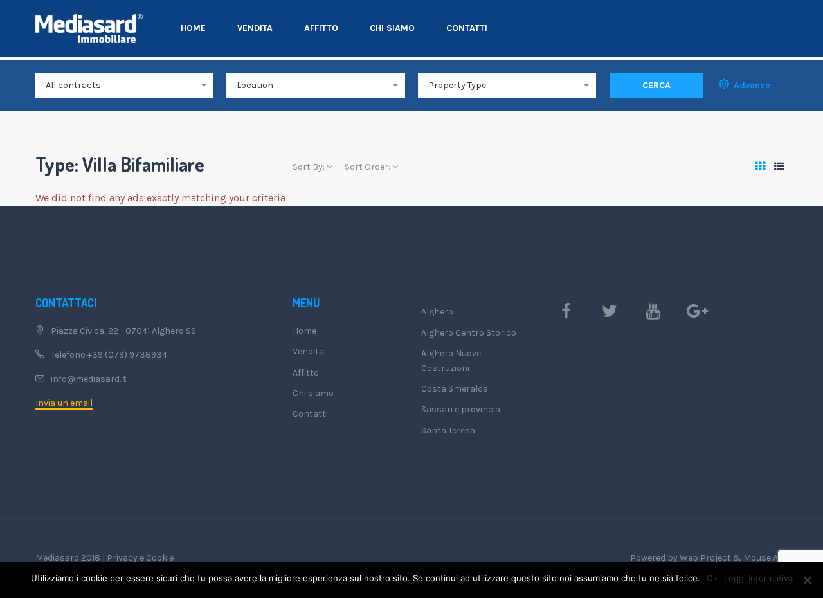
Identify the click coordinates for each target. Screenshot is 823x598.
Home (193, 28)
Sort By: (310, 166)
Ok (712, 578)
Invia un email (64, 402)
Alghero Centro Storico (468, 332)
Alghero (437, 311)
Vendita (255, 28)
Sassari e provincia (460, 409)
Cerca (656, 85)
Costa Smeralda (454, 388)
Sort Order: (368, 166)
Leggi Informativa (758, 578)
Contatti (466, 28)
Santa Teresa (448, 430)
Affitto (321, 28)
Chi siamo (392, 28)
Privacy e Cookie (140, 557)
